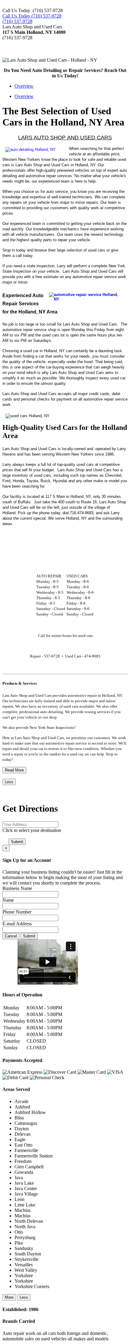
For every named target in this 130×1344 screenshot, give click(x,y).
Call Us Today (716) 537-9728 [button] (31, 15)
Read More (14, 770)
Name (8, 900)
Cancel (11, 936)
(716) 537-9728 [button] (17, 21)
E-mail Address (17, 923)
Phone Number (16, 911)
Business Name (17, 888)
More (9, 1297)
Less (9, 782)
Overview (24, 86)
